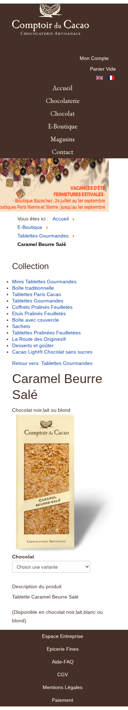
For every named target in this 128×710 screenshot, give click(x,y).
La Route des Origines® (39, 339)
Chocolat (62, 113)
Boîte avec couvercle (35, 320)
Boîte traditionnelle (33, 288)
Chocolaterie (63, 101)
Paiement (62, 700)
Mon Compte (94, 58)
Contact (62, 152)
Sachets (21, 326)
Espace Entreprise (62, 636)
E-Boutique (63, 126)
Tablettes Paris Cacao (36, 294)
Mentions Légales (62, 687)
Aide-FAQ (63, 662)
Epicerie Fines (63, 649)
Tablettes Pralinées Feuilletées (46, 332)
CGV (62, 674)
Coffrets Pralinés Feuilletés (42, 307)
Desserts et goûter (33, 345)
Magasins (62, 139)
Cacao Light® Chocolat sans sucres (52, 352)
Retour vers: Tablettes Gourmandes (52, 363)
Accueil (63, 88)
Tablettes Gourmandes (37, 301)
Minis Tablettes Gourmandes (44, 281)
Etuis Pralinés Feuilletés (39, 313)
